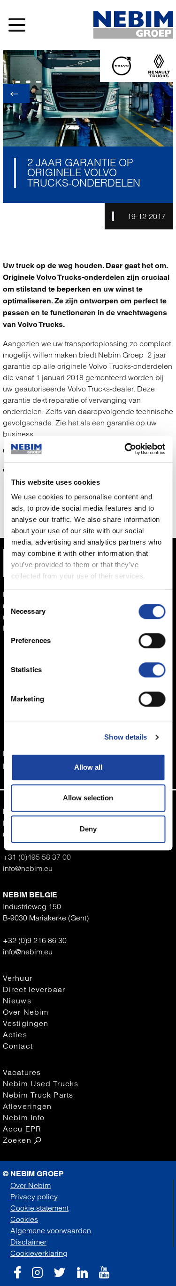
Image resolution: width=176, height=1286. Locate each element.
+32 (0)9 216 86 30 (35, 940)
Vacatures (22, 1072)
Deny (88, 829)
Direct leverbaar (34, 989)
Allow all (88, 767)
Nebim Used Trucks (40, 1083)
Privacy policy (34, 1196)
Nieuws (17, 1000)
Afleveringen (27, 1106)
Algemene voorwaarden (50, 1230)
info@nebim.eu (28, 868)
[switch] (151, 640)
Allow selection (88, 798)
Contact (18, 1045)
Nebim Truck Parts (38, 1094)
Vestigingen (25, 1023)
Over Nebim (25, 1012)
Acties (15, 1034)
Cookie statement (39, 1208)
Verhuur (17, 978)
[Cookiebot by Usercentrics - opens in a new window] (125, 449)
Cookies (24, 1219)
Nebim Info (24, 1117)
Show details (125, 737)
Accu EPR (22, 1128)
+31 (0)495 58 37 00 (37, 857)
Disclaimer (28, 1241)
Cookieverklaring (39, 1253)
